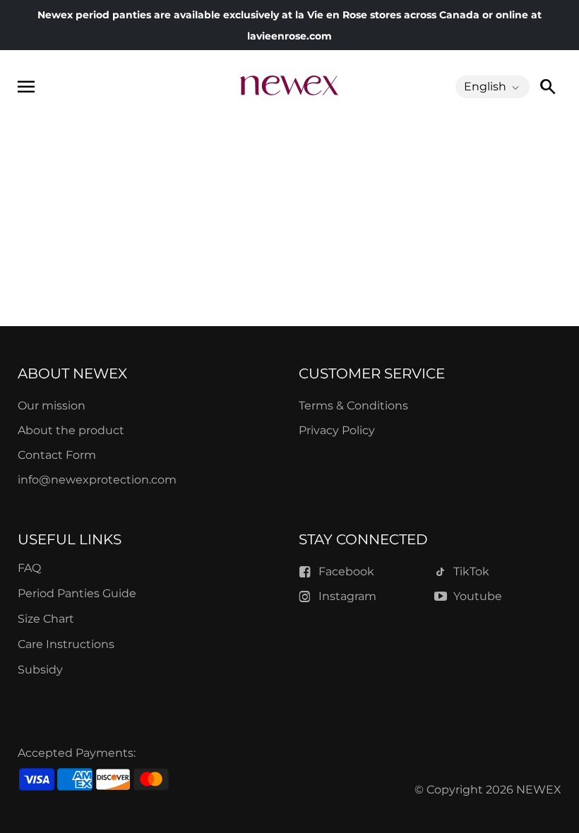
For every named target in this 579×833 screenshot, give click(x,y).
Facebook (346, 571)
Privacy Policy (337, 430)
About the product (71, 430)
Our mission (51, 405)
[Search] (547, 86)
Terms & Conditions (353, 405)
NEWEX (538, 789)
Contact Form (57, 455)
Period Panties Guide (77, 593)
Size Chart (46, 618)
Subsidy (40, 669)
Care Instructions (66, 644)
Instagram (347, 596)
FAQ (29, 568)
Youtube (477, 596)
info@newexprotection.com (97, 479)
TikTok (471, 571)
